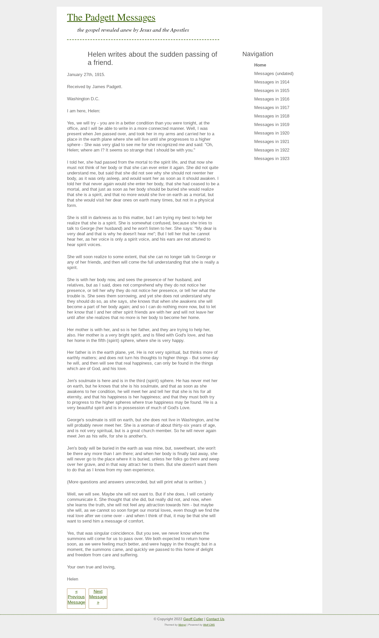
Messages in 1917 (271, 107)
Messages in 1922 (271, 150)
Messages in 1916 (271, 99)
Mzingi (182, 624)
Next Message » (98, 597)
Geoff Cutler (193, 619)
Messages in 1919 (271, 124)
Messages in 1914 (271, 82)
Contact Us (215, 619)
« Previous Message (76, 597)
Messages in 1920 (271, 133)
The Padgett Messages (111, 16)
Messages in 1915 (271, 90)
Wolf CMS (209, 624)
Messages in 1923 (271, 158)
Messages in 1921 (271, 141)
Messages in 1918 (271, 116)
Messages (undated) (274, 73)
